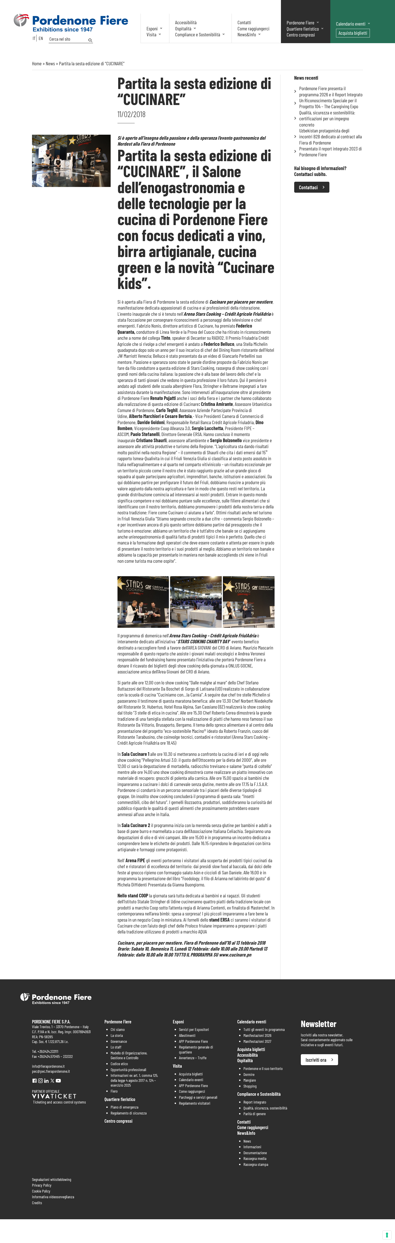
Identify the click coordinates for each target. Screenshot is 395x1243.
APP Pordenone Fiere (193, 1041)
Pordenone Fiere (300, 22)
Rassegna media (254, 1158)
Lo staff (116, 1046)
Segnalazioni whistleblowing (51, 1179)
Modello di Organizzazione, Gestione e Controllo (129, 1055)
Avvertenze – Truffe (192, 1057)
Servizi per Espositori (194, 1029)
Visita (151, 34)
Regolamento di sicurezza (129, 1112)
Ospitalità (183, 28)
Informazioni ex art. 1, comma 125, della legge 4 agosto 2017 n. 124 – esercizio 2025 (134, 1080)
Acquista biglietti (353, 33)
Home (37, 63)
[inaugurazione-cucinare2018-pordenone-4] (143, 602)
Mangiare (249, 1080)
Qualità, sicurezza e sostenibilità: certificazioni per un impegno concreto (327, 118)
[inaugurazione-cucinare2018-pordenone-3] (249, 602)
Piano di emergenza (124, 1106)
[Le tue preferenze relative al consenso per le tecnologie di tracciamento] (387, 1235)
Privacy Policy (41, 1185)
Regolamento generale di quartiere (196, 1049)
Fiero (114, 1090)
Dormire (248, 1074)
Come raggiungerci (254, 28)
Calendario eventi (351, 23)
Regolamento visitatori (194, 1103)
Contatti (244, 22)
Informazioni (252, 1146)
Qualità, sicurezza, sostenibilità (265, 1107)
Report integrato (254, 1101)
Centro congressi (301, 34)
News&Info (247, 34)
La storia (117, 1035)
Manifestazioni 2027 (257, 1041)
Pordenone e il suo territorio (263, 1068)
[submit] (90, 40)
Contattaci (308, 187)
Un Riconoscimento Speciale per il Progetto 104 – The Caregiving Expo (328, 103)
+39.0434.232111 (47, 1051)
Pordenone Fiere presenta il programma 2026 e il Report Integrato (331, 91)
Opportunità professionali (128, 1069)
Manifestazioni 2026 (257, 1035)
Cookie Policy (41, 1190)
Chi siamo (118, 1029)
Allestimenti (187, 1035)
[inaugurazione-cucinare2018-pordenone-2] (196, 602)
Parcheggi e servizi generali (198, 1097)
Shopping (249, 1085)
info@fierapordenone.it (48, 1066)
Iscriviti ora (316, 1060)
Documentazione (255, 1152)
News (50, 63)
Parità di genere (254, 1113)
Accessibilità (186, 22)
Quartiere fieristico (303, 29)
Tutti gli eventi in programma (264, 1029)
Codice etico (119, 1063)
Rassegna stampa (255, 1164)
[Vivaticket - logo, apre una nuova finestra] (54, 1096)
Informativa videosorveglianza (53, 1196)
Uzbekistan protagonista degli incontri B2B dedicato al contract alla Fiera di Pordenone (330, 136)
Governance (119, 1041)
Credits (37, 1202)
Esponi (152, 28)
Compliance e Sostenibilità (197, 34)
